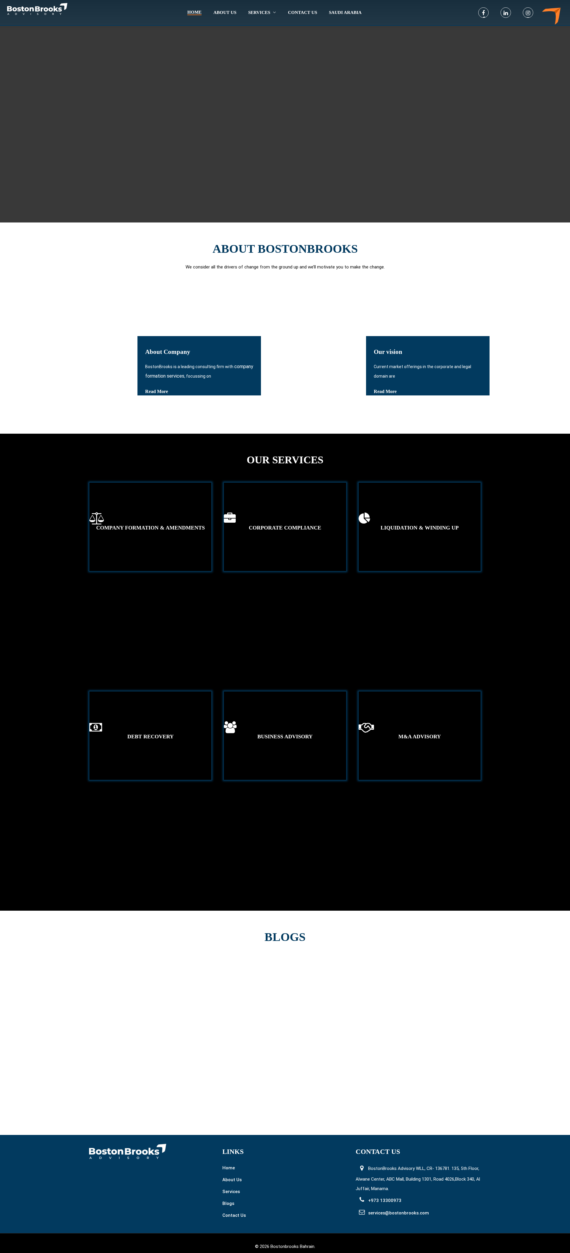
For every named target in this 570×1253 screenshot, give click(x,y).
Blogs (228, 1203)
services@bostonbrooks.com (398, 1213)
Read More (156, 391)
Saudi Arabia (345, 12)
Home (194, 12)
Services (259, 12)
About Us (232, 1179)
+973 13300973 (384, 1200)
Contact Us (302, 12)
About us (224, 12)
